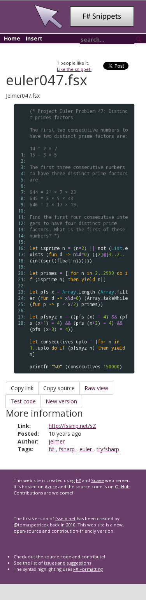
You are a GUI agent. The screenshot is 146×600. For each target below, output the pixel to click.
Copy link (22, 388)
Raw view (96, 388)
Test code (23, 401)
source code (57, 557)
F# (78, 480)
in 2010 (68, 525)
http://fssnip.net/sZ (72, 425)
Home (12, 38)
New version (61, 401)
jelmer (57, 441)
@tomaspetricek (31, 525)
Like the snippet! (74, 69)
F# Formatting (88, 569)
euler (86, 449)
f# (52, 449)
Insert (34, 38)
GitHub (122, 486)
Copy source (59, 388)
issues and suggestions (67, 563)
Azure (51, 486)
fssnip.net (65, 518)
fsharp (67, 449)
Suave (97, 480)
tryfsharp (108, 449)
